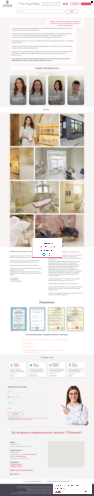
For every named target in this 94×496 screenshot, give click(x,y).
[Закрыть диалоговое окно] (92, 2)
